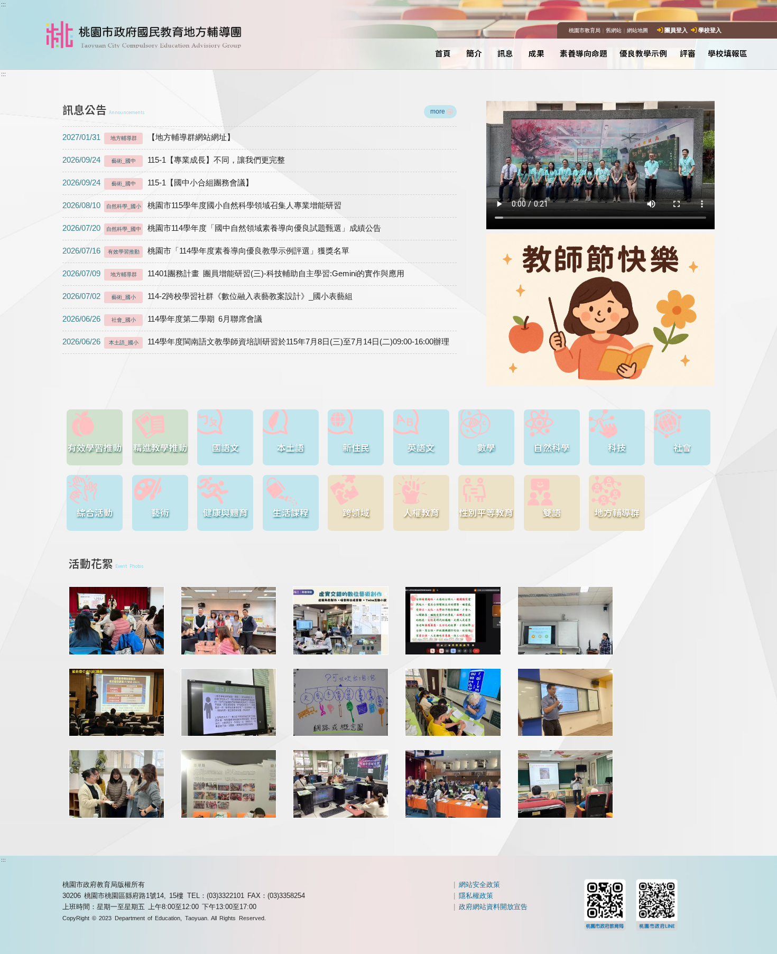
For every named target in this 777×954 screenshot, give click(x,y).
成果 (536, 53)
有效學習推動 (95, 447)
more (437, 111)
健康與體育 (225, 512)
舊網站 (614, 30)
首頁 (443, 53)
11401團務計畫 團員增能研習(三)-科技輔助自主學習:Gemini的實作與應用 (233, 273)
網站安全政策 (479, 884)
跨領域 (356, 512)
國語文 (225, 447)
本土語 (290, 447)
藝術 (160, 512)
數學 (486, 447)
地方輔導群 (617, 512)
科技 (617, 447)
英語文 (421, 447)
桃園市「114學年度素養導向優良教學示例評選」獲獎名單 (206, 251)
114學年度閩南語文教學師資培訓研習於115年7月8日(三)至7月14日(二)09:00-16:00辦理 (256, 342)
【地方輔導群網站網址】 (148, 137)
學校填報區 (727, 53)
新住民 (356, 447)
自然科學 (552, 447)
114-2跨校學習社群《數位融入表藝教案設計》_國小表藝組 (207, 296)
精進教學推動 (160, 447)
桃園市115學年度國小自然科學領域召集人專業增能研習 (202, 205)
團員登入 (676, 30)
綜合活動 (95, 512)
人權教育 (421, 512)
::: (3, 4)
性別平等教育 (486, 512)
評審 (688, 53)
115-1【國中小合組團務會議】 (158, 183)
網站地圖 (637, 30)
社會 (682, 447)
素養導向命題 (583, 53)
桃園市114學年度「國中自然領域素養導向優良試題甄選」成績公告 (222, 228)
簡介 (474, 53)
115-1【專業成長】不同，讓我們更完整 (173, 160)
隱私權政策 (476, 896)
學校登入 (710, 30)
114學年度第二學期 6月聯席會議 (162, 319)
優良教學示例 (643, 53)
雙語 (552, 512)
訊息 (505, 53)
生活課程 (291, 512)
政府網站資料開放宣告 (493, 907)
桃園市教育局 (584, 30)
